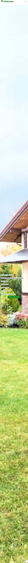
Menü (26, 1)
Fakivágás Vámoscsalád (4, 281)
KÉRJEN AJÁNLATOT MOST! (14, 296)
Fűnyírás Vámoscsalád (4, 284)
